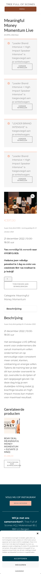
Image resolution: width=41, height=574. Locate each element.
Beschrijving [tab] (14, 308)
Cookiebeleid (19, 571)
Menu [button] (22, 9)
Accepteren (20, 558)
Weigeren (20, 565)
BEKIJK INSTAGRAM (20, 503)
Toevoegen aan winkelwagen (20, 285)
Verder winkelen (22, 67)
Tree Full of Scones (20, 4)
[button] (37, 533)
